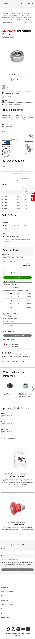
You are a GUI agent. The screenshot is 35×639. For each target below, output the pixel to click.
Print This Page (9, 97)
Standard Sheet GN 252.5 (12, 93)
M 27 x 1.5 (17, 228)
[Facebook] (8, 629)
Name (3, 548)
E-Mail (3, 555)
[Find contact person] (33, 194)
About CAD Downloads (12, 346)
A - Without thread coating (12, 236)
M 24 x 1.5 (7, 228)
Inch (32, 188)
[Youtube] (23, 629)
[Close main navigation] (32, 3)
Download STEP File (18, 335)
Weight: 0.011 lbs (8, 325)
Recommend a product (12, 287)
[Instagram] (13, 629)
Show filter (6, 180)
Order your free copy (17, 488)
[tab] (13, 79)
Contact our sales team (18, 361)
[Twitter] (18, 629)
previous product (7, 22)
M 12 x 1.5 (7, 225)
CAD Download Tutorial (12, 344)
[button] (18, 3)
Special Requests (6, 361)
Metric (26, 188)
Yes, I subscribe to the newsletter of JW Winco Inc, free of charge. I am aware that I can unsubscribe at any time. (18, 564)
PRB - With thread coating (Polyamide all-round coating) (17, 240)
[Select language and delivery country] (21, 3)
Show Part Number (17, 180)
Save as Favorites (11, 284)
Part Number (5, 254)
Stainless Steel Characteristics (13, 104)
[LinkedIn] (28, 629)
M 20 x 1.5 (26, 225)
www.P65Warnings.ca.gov (10, 318)
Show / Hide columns (25, 178)
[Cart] (25, 3)
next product (28, 22)
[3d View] (30, 136)
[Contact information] (33, 198)
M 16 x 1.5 (17, 225)
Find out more (17, 534)
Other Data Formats (8, 339)
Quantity (13, 272)
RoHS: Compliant (8, 321)
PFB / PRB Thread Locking (12, 100)
